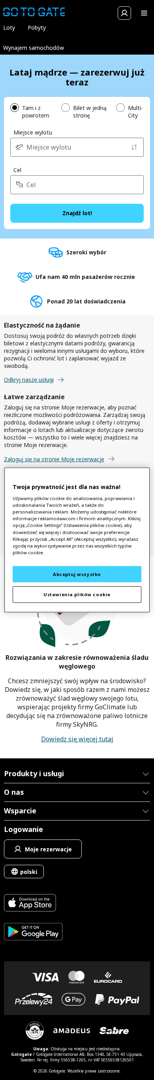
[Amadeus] (71, 1030)
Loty (9, 27)
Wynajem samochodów (33, 47)
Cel (17, 170)
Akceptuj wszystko (77, 574)
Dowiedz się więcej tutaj (77, 739)
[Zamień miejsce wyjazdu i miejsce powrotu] (134, 147)
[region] (77, 540)
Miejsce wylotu (32, 132)
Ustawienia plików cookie (77, 594)
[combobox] (77, 147)
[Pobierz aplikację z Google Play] (33, 932)
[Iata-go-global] (35, 1030)
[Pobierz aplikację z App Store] (33, 903)
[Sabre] (114, 1030)
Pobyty (37, 27)
